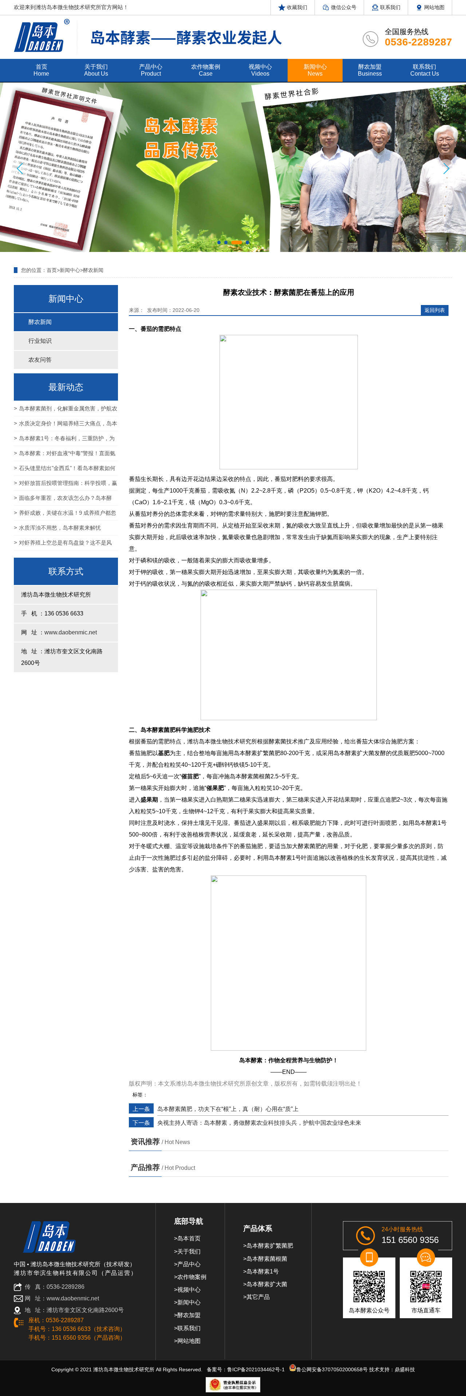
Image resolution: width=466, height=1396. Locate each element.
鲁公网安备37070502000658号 (332, 1369)
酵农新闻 (93, 270)
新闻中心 (70, 270)
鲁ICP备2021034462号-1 (256, 1369)
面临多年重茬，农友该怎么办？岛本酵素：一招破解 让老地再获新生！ (63, 500)
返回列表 (434, 310)
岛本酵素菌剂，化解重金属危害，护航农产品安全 (65, 410)
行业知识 (40, 341)
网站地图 (434, 7)
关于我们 (189, 1251)
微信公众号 (342, 7)
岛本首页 (189, 1238)
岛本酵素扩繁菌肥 (269, 1246)
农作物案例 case (205, 70)
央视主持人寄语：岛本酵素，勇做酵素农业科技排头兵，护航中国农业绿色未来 (259, 1123)
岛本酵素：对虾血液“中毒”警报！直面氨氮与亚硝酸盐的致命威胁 (64, 455)
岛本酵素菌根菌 (266, 1259)
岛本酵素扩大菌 (266, 1284)
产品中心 (189, 1264)
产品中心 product (150, 70)
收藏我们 (296, 7)
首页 (52, 270)
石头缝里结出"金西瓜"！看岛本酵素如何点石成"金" (64, 470)
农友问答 (40, 360)
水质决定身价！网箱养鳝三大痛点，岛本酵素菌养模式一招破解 (65, 425)
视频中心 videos (260, 70)
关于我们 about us (96, 70)
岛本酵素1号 (262, 1271)
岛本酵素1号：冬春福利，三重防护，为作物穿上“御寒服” (64, 440)
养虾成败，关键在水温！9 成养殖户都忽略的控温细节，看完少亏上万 (65, 515)
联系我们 (389, 7)
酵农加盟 (189, 1315)
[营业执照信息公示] (233, 1384)
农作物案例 (191, 1277)
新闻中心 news (315, 70)
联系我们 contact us (424, 70)
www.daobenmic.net (70, 632)
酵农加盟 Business (370, 70)
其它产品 (258, 1297)
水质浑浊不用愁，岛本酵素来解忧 (60, 528)
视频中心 (189, 1290)
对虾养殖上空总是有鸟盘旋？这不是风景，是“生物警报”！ (63, 544)
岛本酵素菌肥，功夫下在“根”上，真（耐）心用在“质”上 (228, 1109)
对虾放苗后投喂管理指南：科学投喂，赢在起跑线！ (65, 485)
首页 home (41, 70)
